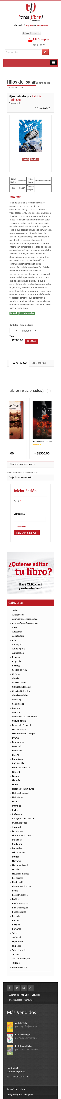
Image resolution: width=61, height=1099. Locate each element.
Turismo (16, 963)
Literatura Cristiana (21, 835)
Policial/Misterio (20, 895)
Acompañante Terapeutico (24, 619)
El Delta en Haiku (23, 1046)
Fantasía (16, 772)
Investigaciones (19, 823)
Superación (17, 942)
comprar (31, 341)
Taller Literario (19, 950)
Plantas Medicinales (21, 886)
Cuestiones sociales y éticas (25, 717)
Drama (15, 738)
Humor (15, 801)
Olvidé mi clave (21, 526)
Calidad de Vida (19, 670)
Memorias (17, 848)
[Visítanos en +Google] (31, 988)
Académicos (18, 615)
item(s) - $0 (37, 44)
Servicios (36, 995)
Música (15, 857)
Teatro (15, 954)
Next (49, 391)
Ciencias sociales (20, 695)
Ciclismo (16, 674)
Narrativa (16, 861)
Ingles (15, 810)
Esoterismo (17, 759)
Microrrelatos (18, 852)
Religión (16, 925)
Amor (14, 627)
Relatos (15, 920)
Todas (15, 610)
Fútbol (15, 784)
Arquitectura (18, 636)
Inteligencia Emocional (23, 818)
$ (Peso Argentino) (31, 33)
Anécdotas (17, 632)
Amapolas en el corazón (39, 441)
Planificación (18, 882)
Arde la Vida (21, 1023)
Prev (44, 391)
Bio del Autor (19, 363)
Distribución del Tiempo (23, 733)
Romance (16, 929)
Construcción (18, 704)
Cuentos (16, 712)
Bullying (16, 666)
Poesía (15, 891)
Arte (14, 640)
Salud (14, 933)
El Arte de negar (23, 1034)
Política (15, 899)
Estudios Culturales (21, 767)
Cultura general (19, 721)
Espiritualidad (18, 763)
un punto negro (19, 967)
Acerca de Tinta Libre (19, 995)
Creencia (16, 708)
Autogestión (18, 653)
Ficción (15, 776)
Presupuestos (15, 1000)
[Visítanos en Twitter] (17, 988)
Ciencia (15, 678)
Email (17, 501)
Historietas (17, 797)
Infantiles (16, 806)
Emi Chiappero (26, 1094)
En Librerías (39, 363)
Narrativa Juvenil (20, 865)
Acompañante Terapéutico (24, 623)
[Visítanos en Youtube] (24, 988)
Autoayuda (17, 644)
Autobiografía (18, 649)
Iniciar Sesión (26, 532)
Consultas (28, 1000)
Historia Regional (20, 793)
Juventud (16, 827)
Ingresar (30, 25)
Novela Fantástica (20, 874)
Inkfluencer (17, 814)
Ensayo (15, 755)
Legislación (17, 831)
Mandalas (17, 840)
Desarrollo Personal (21, 725)
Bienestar (16, 657)
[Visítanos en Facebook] (10, 988)
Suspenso (16, 946)
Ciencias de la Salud (21, 687)
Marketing (17, 844)
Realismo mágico (20, 903)
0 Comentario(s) (42, 108)
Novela (15, 869)
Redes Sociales (19, 912)
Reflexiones (17, 916)
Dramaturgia (18, 742)
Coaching (16, 700)
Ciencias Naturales (21, 691)
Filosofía (16, 780)
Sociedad (16, 937)
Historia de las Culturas (23, 789)
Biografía (16, 661)
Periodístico (17, 878)
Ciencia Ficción (19, 683)
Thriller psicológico (21, 959)
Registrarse (42, 25)
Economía (17, 746)
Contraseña (20, 513)
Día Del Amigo (19, 729)
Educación (17, 750)
